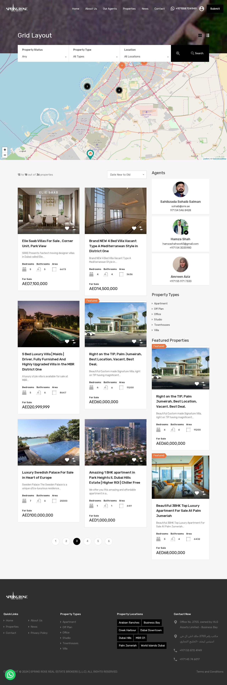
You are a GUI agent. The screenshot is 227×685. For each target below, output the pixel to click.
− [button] (5, 155)
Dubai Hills (125, 638)
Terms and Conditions (209, 671)
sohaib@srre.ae (180, 206)
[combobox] (43, 57)
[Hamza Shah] (180, 233)
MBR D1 (140, 638)
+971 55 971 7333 (181, 281)
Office (157, 314)
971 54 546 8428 (180, 210)
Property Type (82, 49)
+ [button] (5, 149)
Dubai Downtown (151, 630)
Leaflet (206, 158)
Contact (159, 8)
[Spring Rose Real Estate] (17, 12)
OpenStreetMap (219, 158)
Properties (129, 8)
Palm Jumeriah (128, 645)
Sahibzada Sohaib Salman (180, 202)
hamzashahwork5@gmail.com (181, 243)
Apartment (161, 303)
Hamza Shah (180, 239)
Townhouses (162, 324)
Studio (158, 319)
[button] (10, 674)
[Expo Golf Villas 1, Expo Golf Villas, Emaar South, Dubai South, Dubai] (90, 155)
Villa (156, 330)
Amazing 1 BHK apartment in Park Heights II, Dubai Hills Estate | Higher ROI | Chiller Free (114, 477)
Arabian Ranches (129, 622)
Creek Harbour (127, 630)
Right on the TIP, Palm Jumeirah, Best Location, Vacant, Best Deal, (115, 359)
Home (75, 8)
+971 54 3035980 (180, 247)
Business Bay (152, 622)
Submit (215, 8)
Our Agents (110, 8)
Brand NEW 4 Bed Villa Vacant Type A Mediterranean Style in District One (113, 246)
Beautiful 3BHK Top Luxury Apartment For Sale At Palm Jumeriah (178, 511)
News (145, 8)
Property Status (32, 49)
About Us (91, 8)
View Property (48, 224)
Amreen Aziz (180, 277)
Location (130, 49)
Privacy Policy (39, 633)
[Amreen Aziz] (180, 270)
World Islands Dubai (153, 645)
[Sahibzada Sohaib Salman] (180, 195)
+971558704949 (186, 8)
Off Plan (159, 308)
